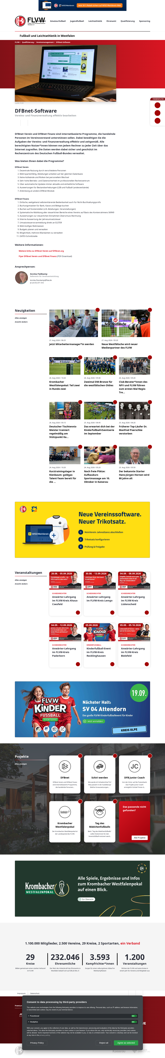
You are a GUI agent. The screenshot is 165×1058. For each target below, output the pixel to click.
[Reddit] (31, 123)
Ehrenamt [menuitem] (111, 21)
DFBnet (65, 777)
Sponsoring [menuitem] (144, 21)
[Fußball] (157, 105)
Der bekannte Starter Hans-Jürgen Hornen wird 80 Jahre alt (134, 475)
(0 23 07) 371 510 (37, 283)
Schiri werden (99, 777)
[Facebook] (17, 123)
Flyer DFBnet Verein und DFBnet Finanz (38, 256)
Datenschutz (34, 993)
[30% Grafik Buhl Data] (82, 5)
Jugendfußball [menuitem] (77, 21)
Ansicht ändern (21, 322)
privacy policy (44, 1035)
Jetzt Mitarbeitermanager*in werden (71, 344)
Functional (34, 1016)
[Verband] (157, 121)
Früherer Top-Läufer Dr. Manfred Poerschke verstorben (133, 430)
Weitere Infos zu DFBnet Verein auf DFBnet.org (41, 251)
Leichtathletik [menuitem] (95, 21)
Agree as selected (126, 1043)
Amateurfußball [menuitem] (58, 21)
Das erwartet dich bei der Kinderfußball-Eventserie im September (99, 430)
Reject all (103, 1043)
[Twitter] (24, 123)
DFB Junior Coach (134, 777)
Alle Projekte (139, 837)
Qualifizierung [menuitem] (128, 21)
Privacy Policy (37, 1043)
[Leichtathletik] (157, 113)
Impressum (21, 993)
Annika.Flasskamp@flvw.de (41, 280)
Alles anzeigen (21, 318)
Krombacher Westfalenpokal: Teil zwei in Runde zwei (64, 385)
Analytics (34, 1022)
